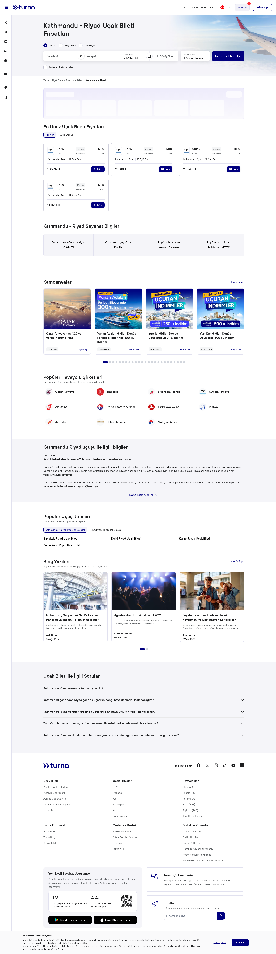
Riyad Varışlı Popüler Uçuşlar (106, 529)
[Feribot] (6, 61)
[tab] (49, 45)
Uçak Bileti (57, 80)
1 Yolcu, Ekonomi (193, 58)
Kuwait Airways (168, 247)
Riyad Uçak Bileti (74, 80)
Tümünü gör (237, 282)
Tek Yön (49, 134)
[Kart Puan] (6, 74)
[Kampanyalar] (6, 88)
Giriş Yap (262, 7)
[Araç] (6, 51)
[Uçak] (6, 23)
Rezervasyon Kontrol (194, 7)
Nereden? (52, 56)
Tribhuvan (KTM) (219, 247)
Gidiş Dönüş (66, 134)
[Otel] (6, 32)
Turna (46, 80)
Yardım (213, 7)
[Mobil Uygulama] (6, 97)
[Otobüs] (6, 42)
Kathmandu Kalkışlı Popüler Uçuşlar (65, 529)
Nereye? (91, 56)
